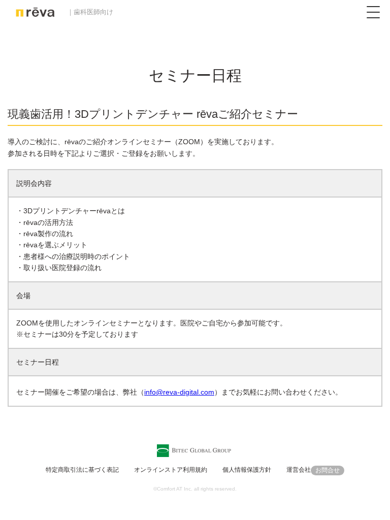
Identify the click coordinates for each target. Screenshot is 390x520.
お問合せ (327, 470)
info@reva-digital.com (179, 392)
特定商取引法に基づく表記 (82, 469)
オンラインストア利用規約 (170, 469)
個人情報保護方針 (246, 469)
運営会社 (298, 469)
